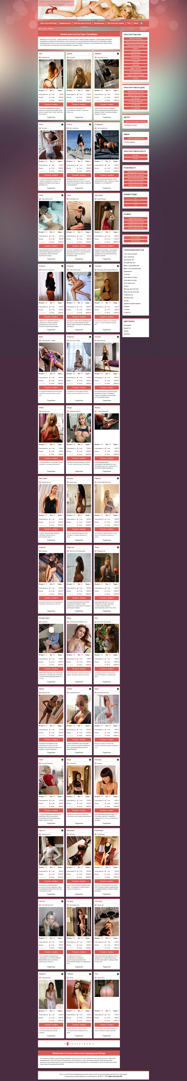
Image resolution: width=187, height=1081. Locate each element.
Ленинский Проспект (104, 482)
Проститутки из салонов (135, 45)
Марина (98, 53)
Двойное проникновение (132, 303)
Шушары (44, 551)
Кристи (42, 830)
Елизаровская (74, 199)
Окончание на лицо (130, 280)
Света (69, 124)
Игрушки (127, 306)
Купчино (72, 57)
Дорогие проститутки (135, 95)
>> (93, 1044)
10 (90, 1044)
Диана (69, 53)
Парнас (99, 763)
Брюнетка (127, 328)
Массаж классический (131, 292)
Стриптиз (127, 312)
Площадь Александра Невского (107, 270)
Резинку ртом (128, 295)
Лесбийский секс (129, 263)
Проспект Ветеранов (104, 622)
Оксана (98, 337)
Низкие (135, 159)
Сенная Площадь (47, 763)
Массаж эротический (131, 289)
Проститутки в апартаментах (136, 42)
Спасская (73, 763)
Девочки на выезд (135, 39)
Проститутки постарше (136, 178)
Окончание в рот (129, 283)
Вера (69, 618)
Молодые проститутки (136, 172)
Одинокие (135, 65)
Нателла (98, 901)
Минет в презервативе (131, 266)
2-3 (136, 202)
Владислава (44, 618)
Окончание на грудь (130, 277)
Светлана (99, 195)
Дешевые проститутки (136, 91)
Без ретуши (136, 58)
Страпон (127, 309)
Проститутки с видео (115, 23)
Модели (135, 48)
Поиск (135, 23)
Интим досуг (135, 55)
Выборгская (45, 692)
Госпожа (127, 274)
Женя (41, 407)
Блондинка (127, 325)
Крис (97, 689)
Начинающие (135, 52)
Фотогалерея (135, 237)
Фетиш (126, 301)
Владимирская (74, 905)
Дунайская (101, 834)
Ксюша (42, 266)
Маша (41, 689)
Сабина (70, 974)
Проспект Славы (75, 340)
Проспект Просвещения (77, 551)
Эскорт (126, 286)
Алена (69, 689)
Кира (69, 760)
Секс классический (130, 254)
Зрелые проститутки (136, 182)
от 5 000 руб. (135, 108)
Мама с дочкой (136, 68)
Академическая (102, 57)
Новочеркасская (47, 199)
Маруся (42, 974)
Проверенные (99, 23)
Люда (69, 407)
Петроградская (102, 128)
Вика (41, 337)
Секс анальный (129, 257)
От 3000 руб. (135, 105)
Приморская (46, 57)
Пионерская (45, 411)
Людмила (99, 124)
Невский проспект (103, 692)
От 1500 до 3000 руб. (136, 101)
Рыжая (126, 331)
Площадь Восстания (48, 340)
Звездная (100, 905)
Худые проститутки (135, 218)
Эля (96, 974)
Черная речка (46, 482)
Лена (41, 195)
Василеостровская (48, 270)
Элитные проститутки (82, 23)
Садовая (44, 622)
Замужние (135, 62)
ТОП (128, 23)
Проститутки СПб (115, 1076)
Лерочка (70, 547)
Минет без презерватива (132, 268)
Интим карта (135, 241)
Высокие (136, 155)
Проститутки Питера (48, 23)
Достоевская (74, 128)
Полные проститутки (135, 225)
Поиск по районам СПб (136, 138)
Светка (42, 901)
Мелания (70, 830)
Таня (69, 195)
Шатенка (127, 334)
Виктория (43, 478)
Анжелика (99, 830)
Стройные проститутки (136, 222)
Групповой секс (129, 260)
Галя (41, 760)
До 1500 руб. (135, 98)
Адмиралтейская (75, 411)
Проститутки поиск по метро (136, 121)
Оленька (70, 337)
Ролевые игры (128, 298)
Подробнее (51, 117)
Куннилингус (128, 271)
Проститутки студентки (135, 175)
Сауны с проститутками (135, 75)
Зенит (72, 978)
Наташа (98, 266)
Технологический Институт (78, 622)
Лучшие (135, 78)
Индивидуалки (65, 23)
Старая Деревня (102, 411)
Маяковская (101, 340)
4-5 (136, 205)
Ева (40, 53)
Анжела (70, 266)
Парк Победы (101, 199)
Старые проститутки (135, 185)
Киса (41, 124)
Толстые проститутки (135, 228)
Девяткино (73, 482)
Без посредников (136, 72)
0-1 (136, 198)
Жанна (97, 407)
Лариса (98, 478)
